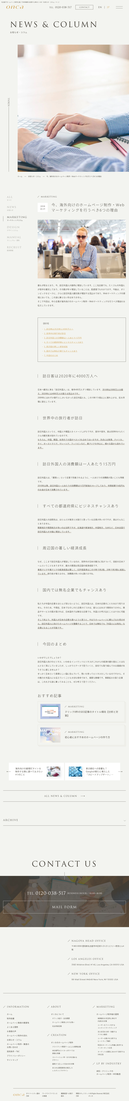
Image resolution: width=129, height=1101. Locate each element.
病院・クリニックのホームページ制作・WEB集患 (108, 1072)
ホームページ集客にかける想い (63, 1022)
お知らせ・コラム (34, 176)
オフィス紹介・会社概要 (61, 1018)
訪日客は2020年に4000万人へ (58, 329)
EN (100, 7)
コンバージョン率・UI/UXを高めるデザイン (64, 1058)
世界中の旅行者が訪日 (55, 333)
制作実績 (10, 1018)
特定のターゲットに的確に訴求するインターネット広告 (110, 1046)
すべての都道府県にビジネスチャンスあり (63, 342)
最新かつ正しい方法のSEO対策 (63, 1064)
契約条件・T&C (13, 1051)
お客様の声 (11, 1031)
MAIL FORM (64, 907)
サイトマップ (12, 1060)
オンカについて (57, 1014)
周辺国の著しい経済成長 (56, 347)
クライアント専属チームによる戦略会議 (66, 1046)
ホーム (20, 176)
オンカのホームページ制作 (62, 1042)
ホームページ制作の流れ (17, 1035)
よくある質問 (12, 1027)
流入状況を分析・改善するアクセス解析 (107, 1033)
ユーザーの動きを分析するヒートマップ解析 (107, 1040)
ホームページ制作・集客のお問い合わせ (18, 1045)
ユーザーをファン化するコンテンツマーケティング (107, 1026)
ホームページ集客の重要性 (18, 1023)
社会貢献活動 (57, 1026)
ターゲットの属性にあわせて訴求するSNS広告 (111, 1053)
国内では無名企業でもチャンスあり (60, 351)
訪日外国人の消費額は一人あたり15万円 (63, 338)
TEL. (46, 893)
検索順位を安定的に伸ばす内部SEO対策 (107, 1020)
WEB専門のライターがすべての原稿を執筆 (63, 1052)
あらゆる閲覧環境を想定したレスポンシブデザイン (62, 1069)
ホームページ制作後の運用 (107, 1014)
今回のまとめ (51, 355)
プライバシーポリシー (16, 1056)
